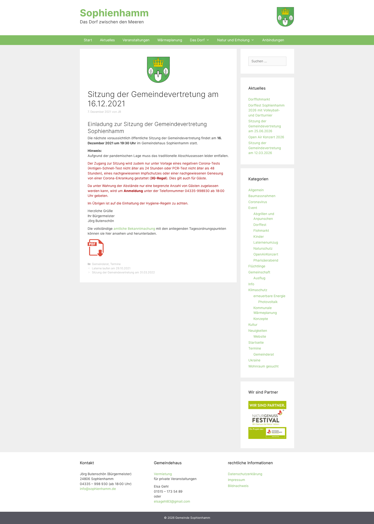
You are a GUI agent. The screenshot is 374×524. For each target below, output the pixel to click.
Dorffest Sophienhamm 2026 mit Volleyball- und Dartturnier (266, 110)
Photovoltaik (268, 302)
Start (88, 40)
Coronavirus (257, 202)
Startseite (256, 342)
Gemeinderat (100, 264)
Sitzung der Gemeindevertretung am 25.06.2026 (264, 126)
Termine (115, 264)
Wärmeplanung (169, 40)
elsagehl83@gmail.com (172, 501)
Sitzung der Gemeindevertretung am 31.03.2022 (123, 272)
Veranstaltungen (136, 40)
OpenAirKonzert (265, 254)
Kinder (258, 237)
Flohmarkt (261, 230)
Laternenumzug (265, 242)
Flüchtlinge (256, 266)
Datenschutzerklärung (245, 474)
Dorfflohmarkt (259, 99)
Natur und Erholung (233, 40)
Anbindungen (273, 40)
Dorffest (259, 225)
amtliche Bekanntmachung (134, 229)
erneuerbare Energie (269, 296)
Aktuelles (107, 40)
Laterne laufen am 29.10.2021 (111, 268)
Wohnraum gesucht (263, 366)
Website (259, 336)
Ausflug (259, 278)
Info (251, 284)
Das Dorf (197, 40)
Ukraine (254, 360)
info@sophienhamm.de (98, 489)
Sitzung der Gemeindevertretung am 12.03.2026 (264, 148)
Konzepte (260, 319)
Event (252, 208)
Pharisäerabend (265, 260)
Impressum (236, 480)
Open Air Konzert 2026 (266, 137)
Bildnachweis (238, 486)
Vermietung (163, 474)
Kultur (252, 325)
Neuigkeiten (257, 331)
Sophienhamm (114, 13)
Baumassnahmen (261, 196)
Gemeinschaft (259, 272)
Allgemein (256, 190)
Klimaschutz (257, 290)
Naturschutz (263, 248)
